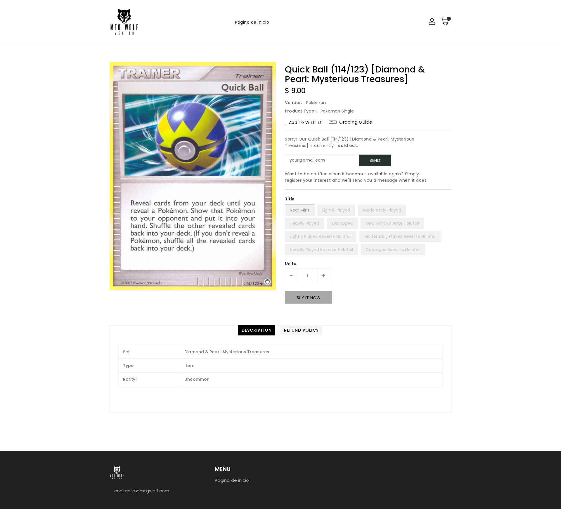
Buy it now (309, 298)
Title (290, 199)
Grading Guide (356, 122)
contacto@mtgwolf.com (141, 491)
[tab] (256, 330)
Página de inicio (232, 480)
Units (290, 264)
